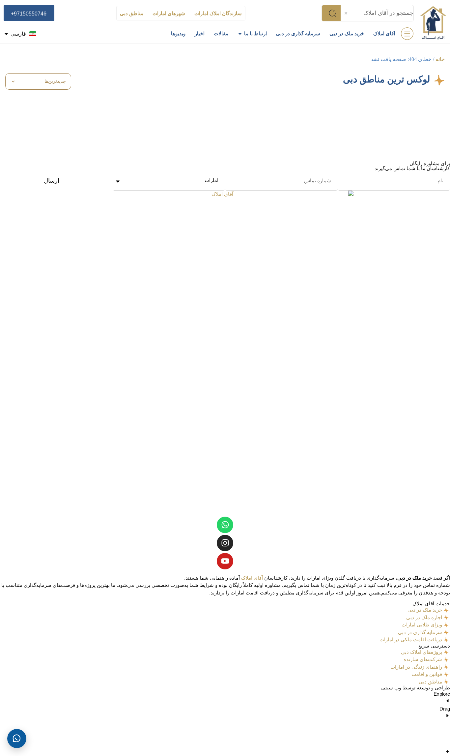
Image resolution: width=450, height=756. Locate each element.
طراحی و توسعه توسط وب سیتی (415, 687)
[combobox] (377, 13)
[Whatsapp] (225, 525)
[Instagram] (225, 543)
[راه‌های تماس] (16, 738)
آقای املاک (252, 578)
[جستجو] (331, 13)
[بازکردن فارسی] (6, 34)
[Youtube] (225, 561)
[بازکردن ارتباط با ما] (240, 34)
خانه (440, 59)
